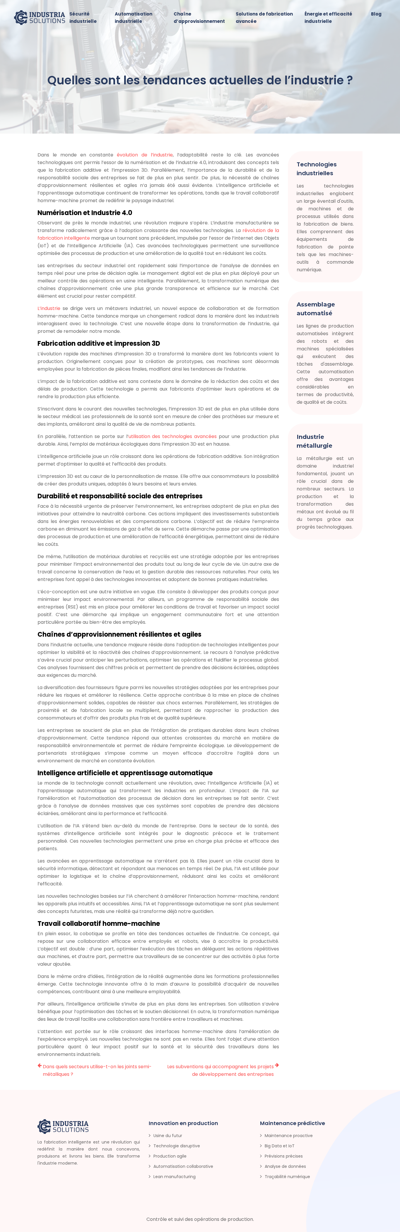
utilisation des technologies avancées (173, 436)
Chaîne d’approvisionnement (199, 17)
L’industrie (48, 308)
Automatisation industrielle (133, 17)
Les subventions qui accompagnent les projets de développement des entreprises (220, 1070)
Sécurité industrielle (83, 17)
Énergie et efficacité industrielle (328, 17)
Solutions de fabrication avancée (264, 17)
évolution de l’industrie (145, 154)
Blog (376, 14)
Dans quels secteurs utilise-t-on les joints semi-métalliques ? (97, 1070)
